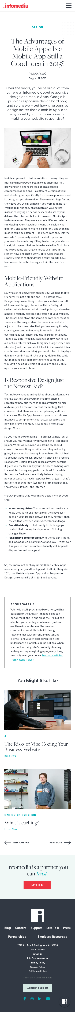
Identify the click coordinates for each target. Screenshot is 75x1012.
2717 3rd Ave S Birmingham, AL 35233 (37, 945)
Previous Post (21, 843)
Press (67, 928)
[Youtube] (48, 999)
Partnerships (17, 937)
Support (36, 928)
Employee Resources (52, 937)
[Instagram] (32, 999)
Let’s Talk (37, 885)
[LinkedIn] (39, 999)
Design (37, 27)
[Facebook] (25, 999)
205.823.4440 (37, 949)
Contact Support (37, 988)
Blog (7, 928)
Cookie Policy (37, 967)
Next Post (56, 843)
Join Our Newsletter (38, 958)
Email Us (37, 954)
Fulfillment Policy (37, 971)
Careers (20, 928)
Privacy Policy (37, 963)
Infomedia (47, 978)
